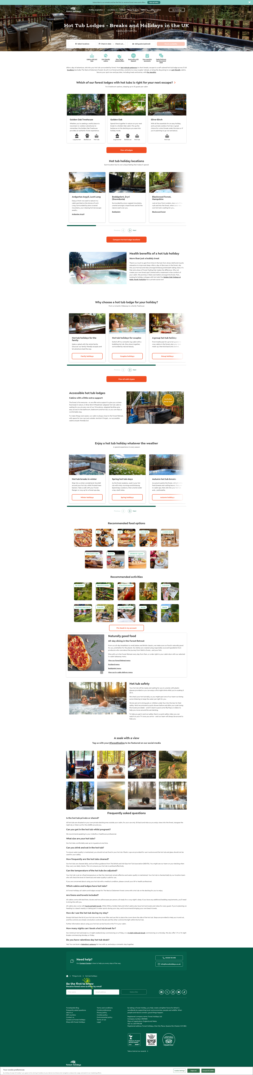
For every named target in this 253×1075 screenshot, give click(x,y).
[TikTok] (184, 992)
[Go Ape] (148, 613)
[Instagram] (173, 992)
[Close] (250, 2)
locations (70, 70)
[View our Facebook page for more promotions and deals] (161, 992)
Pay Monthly (151, 72)
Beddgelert (116, 212)
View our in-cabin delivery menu (120, 672)
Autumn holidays (167, 497)
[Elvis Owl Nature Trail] (170, 591)
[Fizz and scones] (94, 559)
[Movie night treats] (116, 559)
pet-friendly (175, 70)
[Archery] (105, 613)
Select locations (83, 44)
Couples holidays (127, 356)
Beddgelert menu (114, 668)
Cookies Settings (179, 1070)
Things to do (76, 976)
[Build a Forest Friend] (148, 591)
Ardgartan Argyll (78, 214)
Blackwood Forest (159, 212)
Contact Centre (85, 963)
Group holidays (167, 356)
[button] (101, 672)
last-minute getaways (129, 68)
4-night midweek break (136, 933)
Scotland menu (114, 664)
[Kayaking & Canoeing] (170, 613)
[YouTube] (178, 992)
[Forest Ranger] (83, 591)
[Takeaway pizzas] (83, 538)
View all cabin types (126, 379)
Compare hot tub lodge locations (126, 240)
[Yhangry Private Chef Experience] (159, 559)
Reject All (193, 1070)
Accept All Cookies (208, 1070)
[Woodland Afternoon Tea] (170, 538)
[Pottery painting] (126, 591)
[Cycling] (105, 591)
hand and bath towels (93, 906)
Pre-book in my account (126, 628)
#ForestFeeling (117, 743)
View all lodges (126, 150)
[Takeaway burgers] (126, 538)
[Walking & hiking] (83, 613)
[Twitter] (167, 992)
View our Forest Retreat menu (119, 660)
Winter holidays (87, 497)
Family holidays (87, 356)
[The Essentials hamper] (137, 559)
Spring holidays (127, 497)
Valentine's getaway (88, 944)
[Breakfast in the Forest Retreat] (148, 538)
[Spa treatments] (126, 613)
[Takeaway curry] (105, 538)
